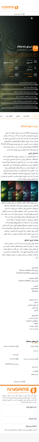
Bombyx (35, 291)
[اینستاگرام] (36, 414)
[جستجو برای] (31, 8)
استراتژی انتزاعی (25, 55)
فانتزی (7, 55)
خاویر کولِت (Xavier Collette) (28, 281)
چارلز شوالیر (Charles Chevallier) (27, 273)
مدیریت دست (33, 329)
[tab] (27, 116)
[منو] (35, 8)
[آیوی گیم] (10, 8)
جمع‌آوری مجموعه (32, 321)
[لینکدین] (36, 412)
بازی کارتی (14, 55)
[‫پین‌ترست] (36, 410)
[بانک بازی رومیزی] (19, 14)
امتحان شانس (33, 318)
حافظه (36, 323)
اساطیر (34, 55)
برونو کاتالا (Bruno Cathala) (28, 270)
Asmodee (34, 289)
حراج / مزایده (34, 326)
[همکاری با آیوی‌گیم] (19, 382)
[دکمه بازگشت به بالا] (38, 432)
